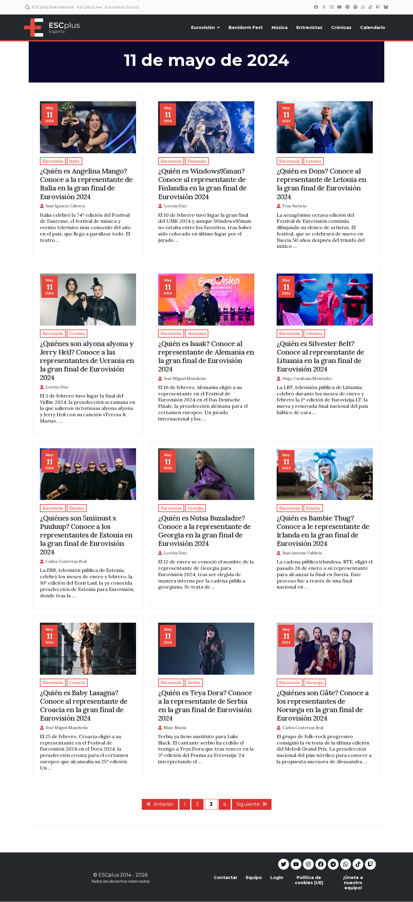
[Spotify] (355, 7)
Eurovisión (203, 27)
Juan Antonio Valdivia (302, 553)
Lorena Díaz (175, 206)
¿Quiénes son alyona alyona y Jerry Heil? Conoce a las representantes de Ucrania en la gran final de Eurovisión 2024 (87, 360)
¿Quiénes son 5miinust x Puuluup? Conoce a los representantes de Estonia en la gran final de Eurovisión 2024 (86, 534)
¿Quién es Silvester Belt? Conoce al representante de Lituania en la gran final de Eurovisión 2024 (320, 356)
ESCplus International (53, 7)
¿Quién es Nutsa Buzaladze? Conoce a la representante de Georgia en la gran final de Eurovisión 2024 (204, 530)
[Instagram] (331, 7)
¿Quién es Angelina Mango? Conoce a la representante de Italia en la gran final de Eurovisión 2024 (86, 183)
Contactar (225, 877)
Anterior (164, 804)
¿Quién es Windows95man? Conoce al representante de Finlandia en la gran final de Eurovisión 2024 (202, 183)
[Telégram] (347, 7)
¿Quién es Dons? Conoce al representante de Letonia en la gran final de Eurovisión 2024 (321, 183)
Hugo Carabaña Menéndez (307, 378)
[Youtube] (296, 864)
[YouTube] (339, 7)
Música (280, 27)
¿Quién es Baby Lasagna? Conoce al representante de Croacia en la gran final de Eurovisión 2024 (83, 705)
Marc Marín (175, 727)
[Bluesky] (386, 7)
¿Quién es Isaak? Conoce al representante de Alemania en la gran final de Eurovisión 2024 (206, 356)
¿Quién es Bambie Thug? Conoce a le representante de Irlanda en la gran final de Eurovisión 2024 (323, 530)
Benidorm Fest (246, 27)
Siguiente (248, 804)
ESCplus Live (89, 7)
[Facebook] (316, 7)
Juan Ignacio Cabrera (65, 206)
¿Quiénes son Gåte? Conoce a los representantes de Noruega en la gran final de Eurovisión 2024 (323, 705)
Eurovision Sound (122, 7)
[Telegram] (333, 864)
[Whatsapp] (345, 864)
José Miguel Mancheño (185, 378)
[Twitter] (324, 7)
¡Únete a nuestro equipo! (353, 883)
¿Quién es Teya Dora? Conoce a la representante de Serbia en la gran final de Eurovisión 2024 (205, 705)
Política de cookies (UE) (309, 880)
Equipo (254, 877)
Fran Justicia (294, 206)
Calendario (372, 27)
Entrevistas (309, 27)
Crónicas (341, 27)
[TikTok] (370, 7)
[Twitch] (378, 7)
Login (276, 877)
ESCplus (109, 875)
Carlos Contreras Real (66, 561)
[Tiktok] (358, 864)
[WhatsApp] (362, 7)
